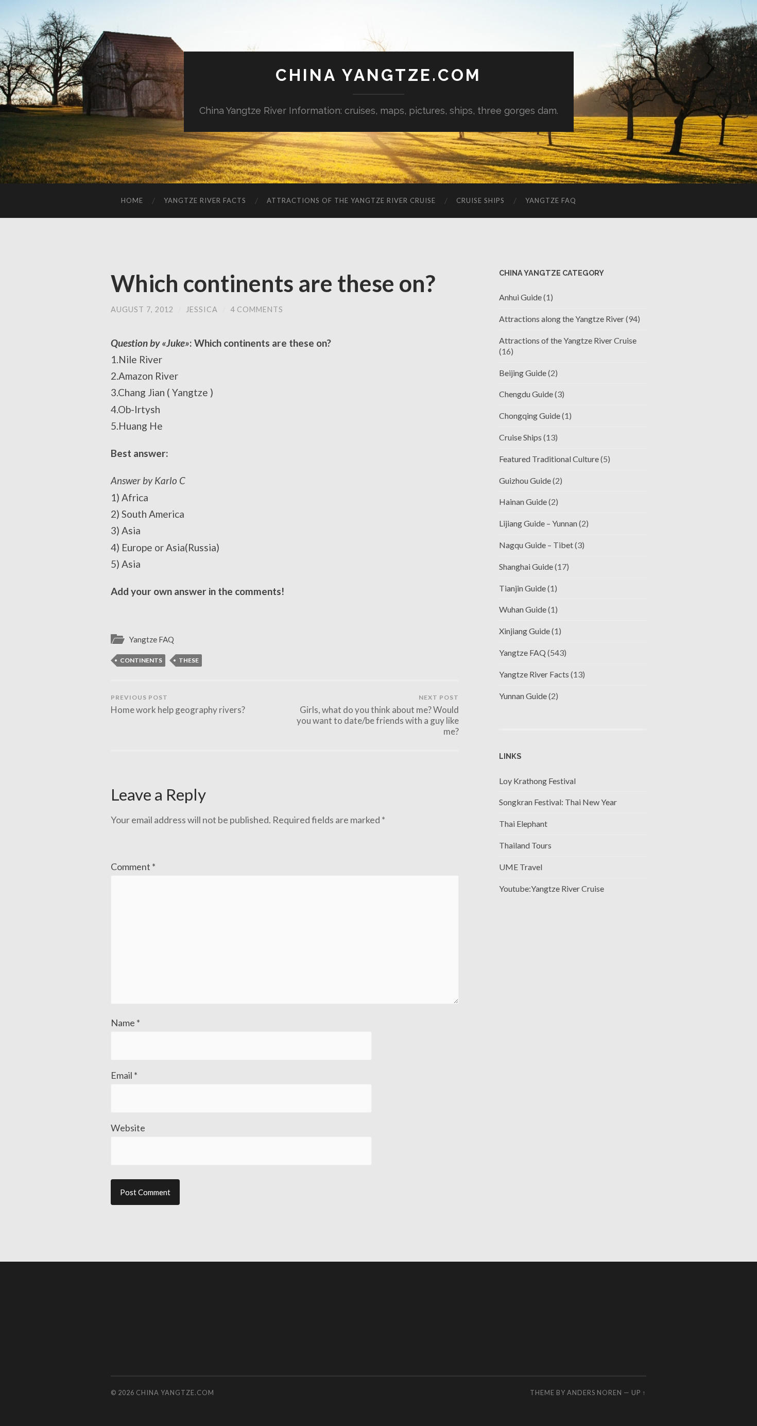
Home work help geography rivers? (178, 704)
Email (124, 1075)
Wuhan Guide (522, 609)
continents (141, 660)
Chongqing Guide (529, 415)
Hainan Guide (523, 501)
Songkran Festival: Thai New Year (558, 802)
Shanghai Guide (526, 566)
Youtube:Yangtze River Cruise (551, 888)
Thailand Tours (525, 845)
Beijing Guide (522, 373)
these (189, 660)
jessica (202, 309)
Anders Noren (594, 1392)
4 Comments (256, 309)
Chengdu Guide (526, 394)
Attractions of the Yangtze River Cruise (351, 200)
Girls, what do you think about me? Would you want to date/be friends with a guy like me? (378, 715)
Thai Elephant (523, 823)
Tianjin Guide (522, 588)
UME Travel (520, 867)
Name (125, 1022)
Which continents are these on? (273, 283)
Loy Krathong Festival (537, 781)
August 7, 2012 (142, 309)
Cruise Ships (480, 200)
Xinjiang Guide (524, 631)
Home (132, 200)
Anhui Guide (520, 297)
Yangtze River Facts (205, 200)
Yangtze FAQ (550, 200)
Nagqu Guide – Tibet (536, 545)
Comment (133, 866)
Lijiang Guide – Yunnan (538, 523)
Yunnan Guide (523, 696)
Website (128, 1127)
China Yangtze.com (378, 74)
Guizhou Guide (525, 480)
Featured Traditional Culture (549, 459)
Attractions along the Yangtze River (561, 319)
